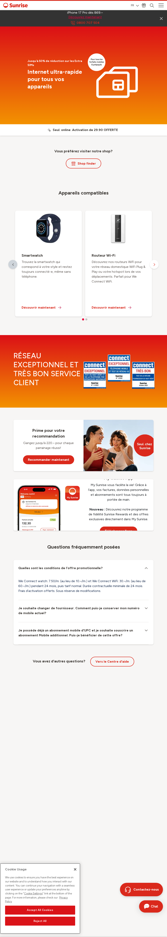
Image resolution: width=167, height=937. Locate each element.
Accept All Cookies (40, 910)
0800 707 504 (88, 23)
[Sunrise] (15, 5)
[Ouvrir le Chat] (151, 906)
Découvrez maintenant (85, 17)
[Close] (75, 869)
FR (132, 5)
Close (161, 18)
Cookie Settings (33, 893)
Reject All (40, 921)
